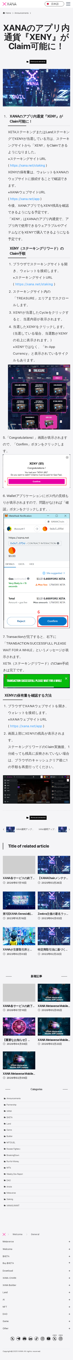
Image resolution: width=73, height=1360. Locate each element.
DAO (9, 1180)
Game (9, 1130)
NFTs (9, 1167)
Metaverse (11, 1193)
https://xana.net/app (25, 199)
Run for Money (13, 1161)
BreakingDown (13, 1155)
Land (9, 1124)
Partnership (11, 1105)
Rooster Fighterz (13, 1149)
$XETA (9, 1117)
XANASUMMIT (13, 1205)
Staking (10, 1199)
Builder (10, 1136)
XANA (9, 1111)
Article (9, 1186)
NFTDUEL (11, 1142)
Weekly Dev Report (15, 1174)
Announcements (38, 62)
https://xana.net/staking (27, 165)
